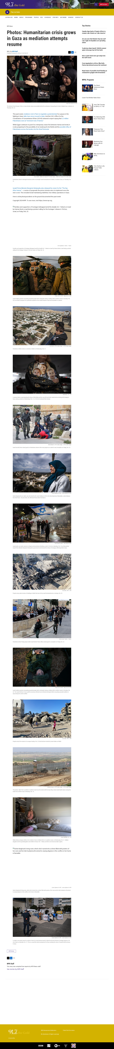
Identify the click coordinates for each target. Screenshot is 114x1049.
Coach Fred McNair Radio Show (91, 97)
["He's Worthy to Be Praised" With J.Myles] (87, 168)
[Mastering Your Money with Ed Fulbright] (87, 144)
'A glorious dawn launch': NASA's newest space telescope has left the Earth (94, 49)
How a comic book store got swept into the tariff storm (93, 56)
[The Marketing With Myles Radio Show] (87, 119)
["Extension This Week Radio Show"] (87, 132)
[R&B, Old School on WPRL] (87, 156)
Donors (70, 17)
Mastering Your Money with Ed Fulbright (98, 143)
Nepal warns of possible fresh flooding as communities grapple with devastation (94, 71)
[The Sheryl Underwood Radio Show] (87, 88)
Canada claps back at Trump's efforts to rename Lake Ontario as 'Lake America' (94, 32)
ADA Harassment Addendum (48, 1030)
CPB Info (55, 17)
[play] (7, 12)
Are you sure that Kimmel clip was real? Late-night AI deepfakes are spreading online (94, 40)
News (16, 17)
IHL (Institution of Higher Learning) (50, 1034)
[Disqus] (57, 1002)
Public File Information (69, 1030)
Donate (104, 4)
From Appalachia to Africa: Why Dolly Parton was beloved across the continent (94, 64)
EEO (41, 17)
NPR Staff (15, 51)
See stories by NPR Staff (15, 969)
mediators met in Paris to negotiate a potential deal (40, 114)
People (36, 17)
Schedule (47, 17)
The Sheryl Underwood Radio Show (99, 87)
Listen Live (9, 17)
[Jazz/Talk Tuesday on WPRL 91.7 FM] (87, 107)
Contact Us (79, 17)
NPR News (10, 26)
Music (22, 17)
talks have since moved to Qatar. (34, 116)
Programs (28, 17)
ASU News (63, 17)
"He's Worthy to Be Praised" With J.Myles (99, 168)
